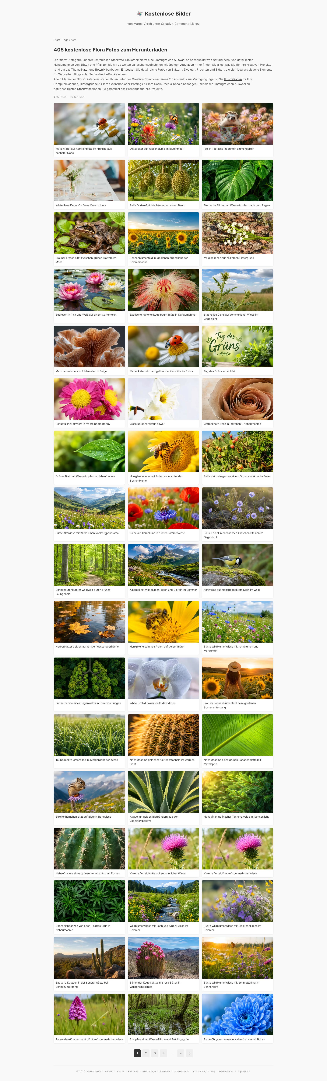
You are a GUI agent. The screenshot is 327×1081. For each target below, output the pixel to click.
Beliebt (109, 1071)
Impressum (243, 1071)
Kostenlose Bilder (168, 13)
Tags (65, 39)
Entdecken (128, 69)
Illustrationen (233, 79)
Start (57, 39)
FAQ (212, 1071)
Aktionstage (149, 1071)
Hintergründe (89, 84)
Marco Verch (94, 1071)
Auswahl (179, 60)
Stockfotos (84, 89)
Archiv (120, 1071)
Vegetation (187, 64)
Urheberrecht (181, 1071)
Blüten (84, 64)
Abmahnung (199, 1071)
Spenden (165, 1071)
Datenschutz (226, 1071)
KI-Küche (133, 1071)
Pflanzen (101, 64)
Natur (85, 69)
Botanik (100, 69)
